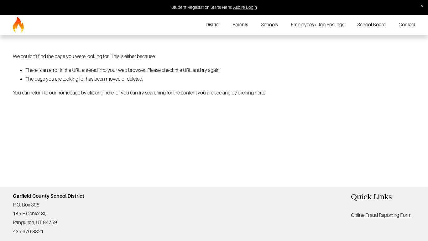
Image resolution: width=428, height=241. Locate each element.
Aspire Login (245, 7)
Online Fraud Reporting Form (381, 215)
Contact (407, 24)
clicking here (100, 92)
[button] (422, 6)
